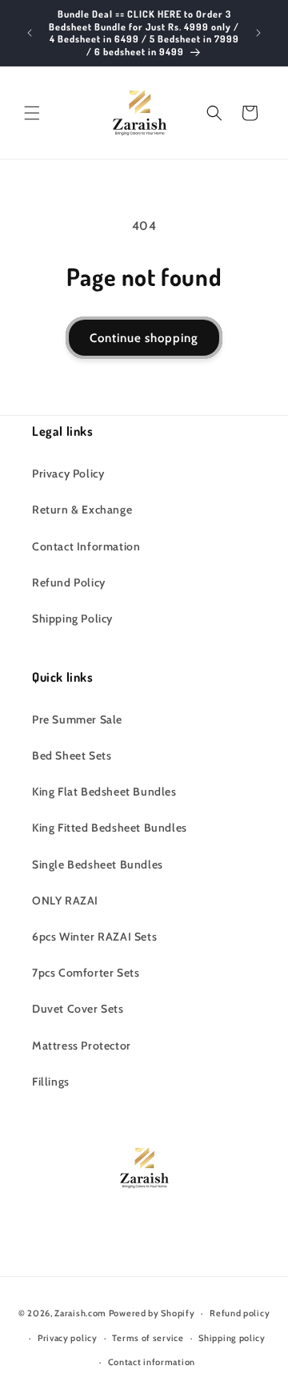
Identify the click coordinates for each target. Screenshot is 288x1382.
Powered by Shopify (152, 1313)
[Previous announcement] (29, 32)
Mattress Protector (81, 1045)
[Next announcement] (258, 32)
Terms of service (147, 1338)
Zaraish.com (80, 1313)
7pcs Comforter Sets (85, 972)
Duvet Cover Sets (78, 1008)
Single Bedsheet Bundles (97, 864)
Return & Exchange (82, 509)
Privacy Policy (68, 473)
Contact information (151, 1362)
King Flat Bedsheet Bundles (104, 791)
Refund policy (240, 1313)
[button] (32, 113)
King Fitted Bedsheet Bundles (109, 827)
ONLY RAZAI (65, 900)
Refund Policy (69, 582)
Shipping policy (232, 1338)
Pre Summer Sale (77, 719)
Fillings (51, 1081)
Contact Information (86, 546)
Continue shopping (144, 338)
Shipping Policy (72, 618)
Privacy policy (68, 1338)
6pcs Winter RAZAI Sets (94, 936)
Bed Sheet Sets (71, 755)
